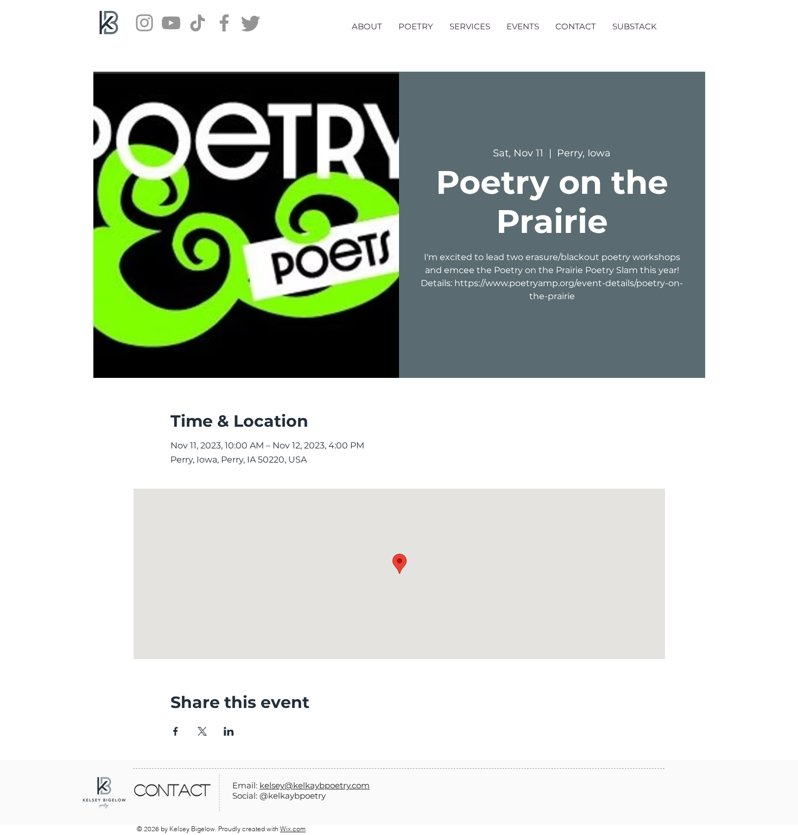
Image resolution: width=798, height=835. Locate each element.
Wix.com (293, 829)
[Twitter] (250, 22)
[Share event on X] (202, 731)
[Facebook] (224, 22)
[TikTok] (197, 22)
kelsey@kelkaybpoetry (304, 785)
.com (360, 785)
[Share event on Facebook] (175, 731)
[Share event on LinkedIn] (229, 731)
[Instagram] (144, 22)
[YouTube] (171, 22)
